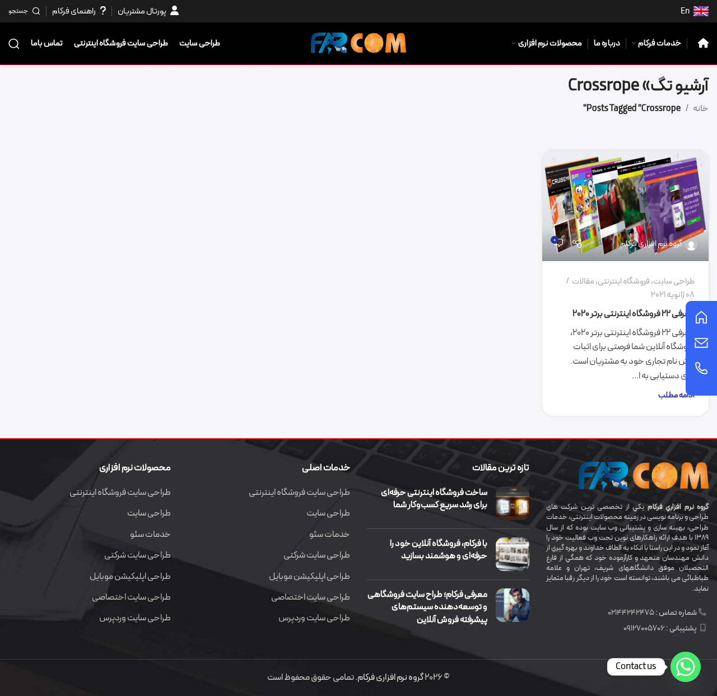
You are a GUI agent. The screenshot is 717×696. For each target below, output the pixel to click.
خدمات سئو (329, 534)
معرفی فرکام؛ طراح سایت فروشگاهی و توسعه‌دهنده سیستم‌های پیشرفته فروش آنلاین (427, 607)
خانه (701, 108)
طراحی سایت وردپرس (314, 618)
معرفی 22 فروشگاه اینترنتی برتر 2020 (633, 314)
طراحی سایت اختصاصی (310, 597)
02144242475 (631, 613)
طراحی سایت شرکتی (316, 555)
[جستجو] (14, 44)
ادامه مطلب (676, 395)
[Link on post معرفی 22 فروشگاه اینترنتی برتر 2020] (625, 205)
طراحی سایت (674, 281)
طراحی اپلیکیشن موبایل (309, 576)
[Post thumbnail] (512, 503)
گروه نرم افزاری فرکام (651, 244)
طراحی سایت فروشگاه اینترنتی (299, 492)
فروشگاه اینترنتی (624, 281)
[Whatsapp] (686, 667)
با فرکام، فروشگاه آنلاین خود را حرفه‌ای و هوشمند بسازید (438, 550)
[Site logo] (358, 42)
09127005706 (644, 628)
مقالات (583, 281)
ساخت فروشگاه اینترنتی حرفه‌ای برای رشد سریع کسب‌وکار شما (434, 499)
